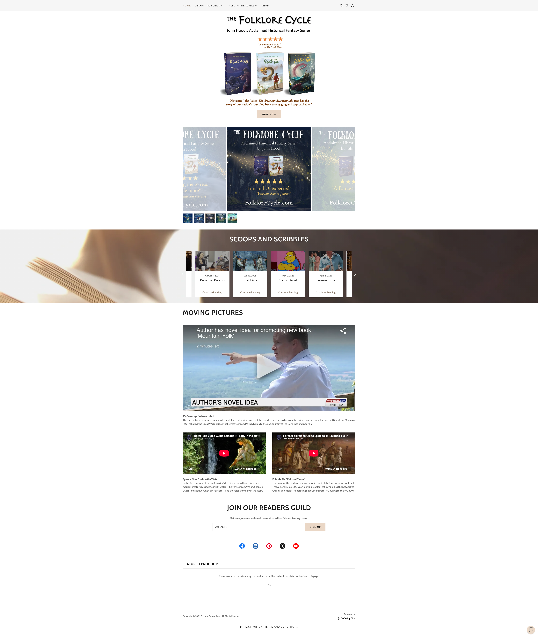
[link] (347, 5)
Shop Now (268, 114)
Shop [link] (265, 5)
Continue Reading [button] (212, 292)
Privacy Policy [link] (251, 626)
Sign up (315, 526)
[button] (209, 5)
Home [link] (187, 5)
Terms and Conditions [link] (281, 626)
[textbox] (257, 527)
